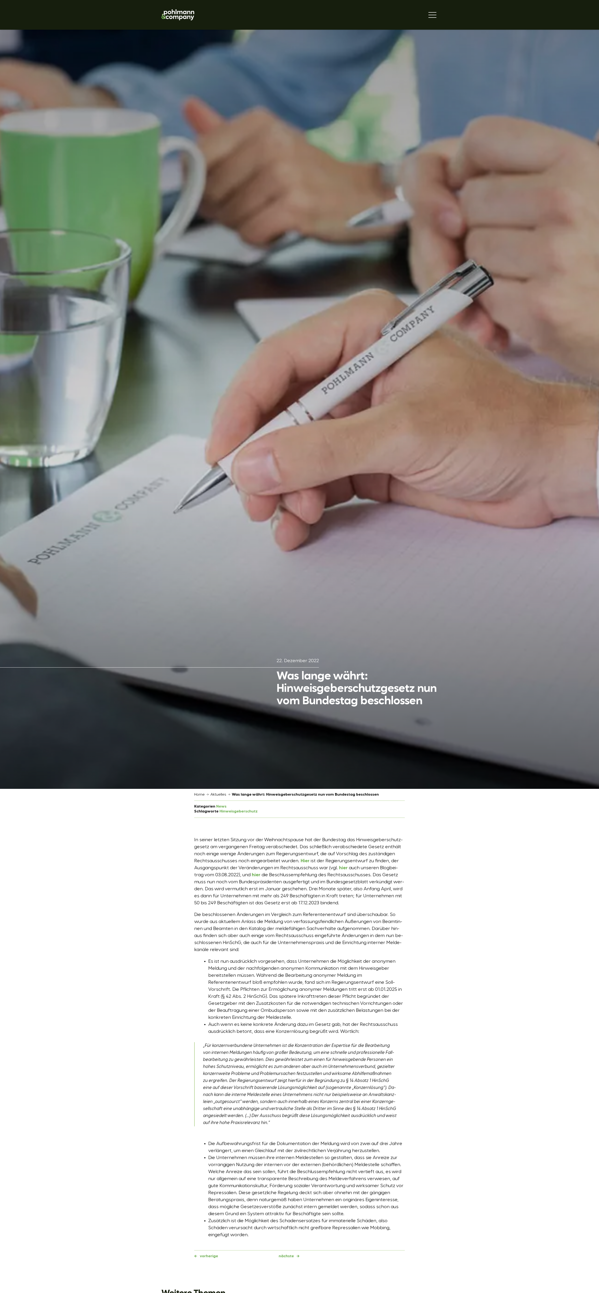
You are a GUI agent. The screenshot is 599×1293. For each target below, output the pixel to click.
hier (343, 868)
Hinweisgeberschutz (238, 811)
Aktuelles (218, 795)
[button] (10, 1282)
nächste (286, 1256)
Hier (305, 861)
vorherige (209, 1256)
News (221, 806)
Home (199, 795)
